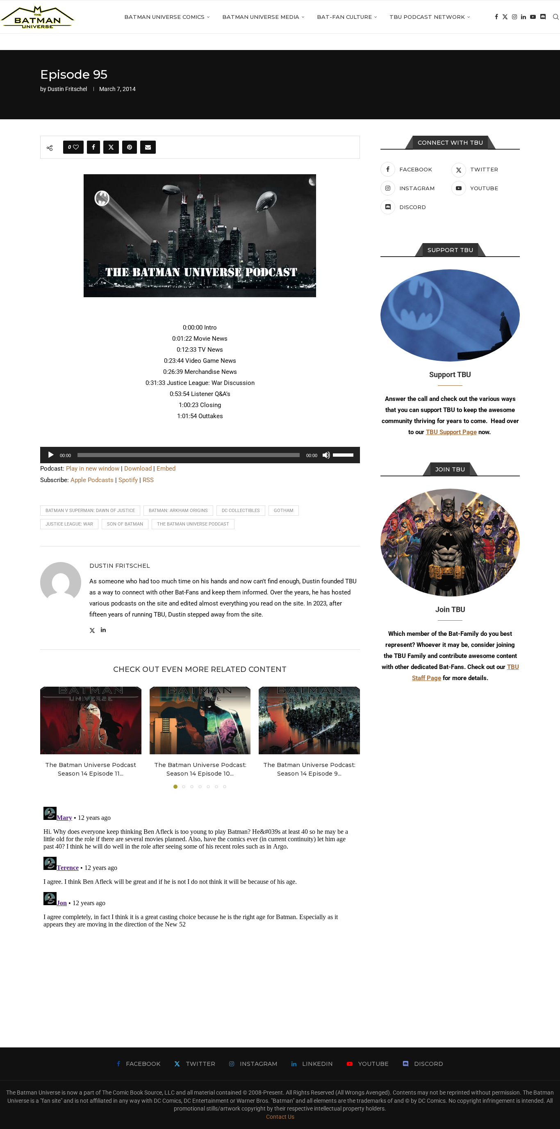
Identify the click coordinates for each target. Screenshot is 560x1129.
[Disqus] (200, 906)
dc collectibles (241, 510)
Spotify (128, 480)
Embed (166, 468)
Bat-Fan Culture (344, 17)
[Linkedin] (523, 16)
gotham (284, 510)
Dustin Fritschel (67, 89)
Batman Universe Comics (164, 17)
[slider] (344, 454)
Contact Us (280, 1116)
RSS (148, 480)
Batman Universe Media (260, 17)
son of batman (125, 524)
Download (138, 468)
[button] (51, 737)
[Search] (556, 16)
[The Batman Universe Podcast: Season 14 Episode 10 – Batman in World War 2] (200, 720)
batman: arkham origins (178, 510)
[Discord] (543, 16)
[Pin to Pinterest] (129, 147)
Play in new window (92, 468)
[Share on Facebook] (93, 147)
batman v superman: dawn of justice (90, 510)
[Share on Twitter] (111, 147)
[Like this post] (76, 147)
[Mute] (326, 455)
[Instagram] (514, 16)
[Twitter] (505, 16)
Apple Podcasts (92, 480)
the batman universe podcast (193, 524)
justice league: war (69, 524)
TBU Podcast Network (427, 17)
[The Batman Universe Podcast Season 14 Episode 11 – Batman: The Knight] (90, 720)
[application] (200, 455)
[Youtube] (533, 16)
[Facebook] (496, 16)
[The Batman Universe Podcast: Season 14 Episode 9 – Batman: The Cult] (309, 720)
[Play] (51, 455)
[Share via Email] (148, 147)
